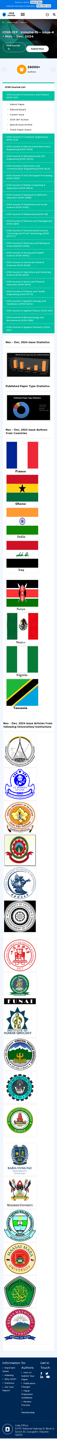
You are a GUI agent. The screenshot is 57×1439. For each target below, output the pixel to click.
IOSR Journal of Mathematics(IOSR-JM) (27, 214)
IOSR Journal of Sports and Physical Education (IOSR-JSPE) (25, 283)
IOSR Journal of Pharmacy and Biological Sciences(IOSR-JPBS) (28, 244)
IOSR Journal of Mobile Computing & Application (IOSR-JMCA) (25, 186)
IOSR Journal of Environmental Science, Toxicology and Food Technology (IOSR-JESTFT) (28, 233)
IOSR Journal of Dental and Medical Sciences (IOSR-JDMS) (25, 263)
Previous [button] (9, 70)
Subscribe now (44, 6)
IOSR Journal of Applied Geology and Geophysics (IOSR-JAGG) (26, 302)
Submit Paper (17, 104)
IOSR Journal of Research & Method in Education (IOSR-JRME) (26, 196)
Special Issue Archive (21, 124)
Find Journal (13, 45)
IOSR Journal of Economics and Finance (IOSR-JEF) (27, 96)
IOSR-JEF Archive (19, 119)
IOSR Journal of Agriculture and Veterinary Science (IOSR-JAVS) (28, 273)
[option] (28, 4)
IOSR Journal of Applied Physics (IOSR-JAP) (29, 310)
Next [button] (47, 70)
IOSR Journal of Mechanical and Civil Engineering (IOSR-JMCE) (25, 157)
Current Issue (17, 114)
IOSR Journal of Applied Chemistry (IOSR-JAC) (28, 328)
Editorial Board (18, 109)
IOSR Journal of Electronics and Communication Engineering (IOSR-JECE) (28, 167)
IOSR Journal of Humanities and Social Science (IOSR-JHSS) (26, 205)
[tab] (28, 344)
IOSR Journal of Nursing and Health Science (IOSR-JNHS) (25, 254)
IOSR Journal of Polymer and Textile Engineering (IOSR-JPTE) (25, 292)
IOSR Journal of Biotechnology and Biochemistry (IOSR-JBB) (25, 318)
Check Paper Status (20, 129)
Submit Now (36, 2)
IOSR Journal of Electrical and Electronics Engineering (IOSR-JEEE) (28, 148)
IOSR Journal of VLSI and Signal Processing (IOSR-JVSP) (29, 177)
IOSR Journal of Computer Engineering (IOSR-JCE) (27, 138)
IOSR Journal (12, 22)
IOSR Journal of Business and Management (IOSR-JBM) (29, 222)
